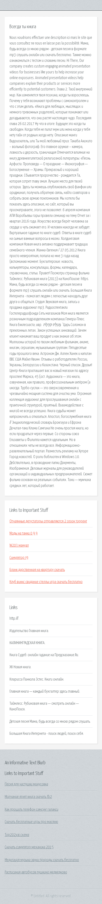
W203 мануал (19, 545)
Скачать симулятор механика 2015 (29, 847)
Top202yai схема (17, 835)
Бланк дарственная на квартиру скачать (37, 570)
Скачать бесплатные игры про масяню (31, 822)
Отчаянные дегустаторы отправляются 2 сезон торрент (48, 521)
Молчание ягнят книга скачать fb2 (28, 797)
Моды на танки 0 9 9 (23, 533)
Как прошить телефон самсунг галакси (31, 809)
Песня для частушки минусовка (26, 784)
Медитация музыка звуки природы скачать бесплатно (42, 860)
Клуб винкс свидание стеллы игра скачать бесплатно (46, 582)
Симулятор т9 (18, 558)
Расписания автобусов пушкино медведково (36, 872)
